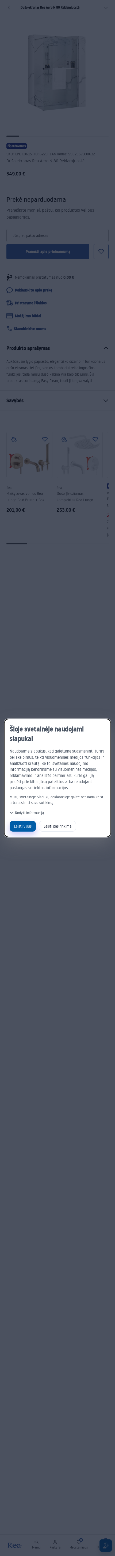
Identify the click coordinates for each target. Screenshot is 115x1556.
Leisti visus (23, 826)
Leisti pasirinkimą (57, 826)
